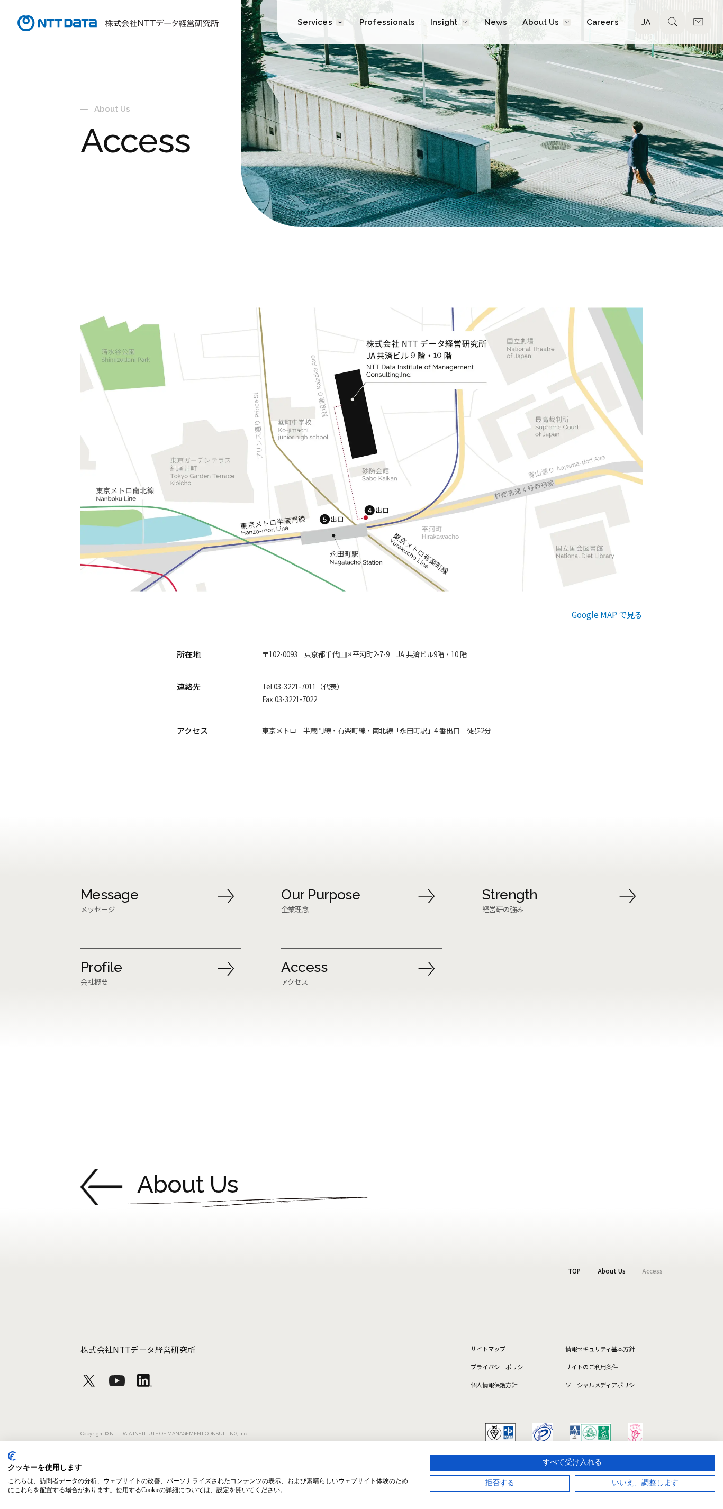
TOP (574, 1271)
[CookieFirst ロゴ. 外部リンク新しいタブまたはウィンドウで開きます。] (12, 1456)
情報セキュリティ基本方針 (600, 1348)
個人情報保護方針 (494, 1384)
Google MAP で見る (607, 615)
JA (645, 22)
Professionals (387, 22)
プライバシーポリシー (500, 1366)
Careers (602, 22)
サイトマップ (488, 1348)
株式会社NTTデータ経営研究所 (138, 1349)
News (495, 22)
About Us (612, 1271)
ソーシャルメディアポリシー (602, 1384)
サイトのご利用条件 (591, 1366)
